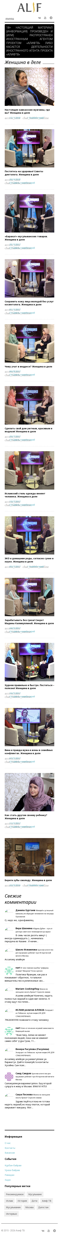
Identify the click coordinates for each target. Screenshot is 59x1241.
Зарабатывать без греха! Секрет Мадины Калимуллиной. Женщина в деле (29, 622)
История (22, 1200)
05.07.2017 (14, 566)
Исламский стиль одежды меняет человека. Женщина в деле (25, 495)
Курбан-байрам (13, 1165)
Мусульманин (13, 1207)
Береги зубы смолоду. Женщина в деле (28, 880)
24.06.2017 (14, 628)
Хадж (8, 1179)
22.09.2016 (14, 885)
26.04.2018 (14, 179)
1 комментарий (35, 117)
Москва (29, 1207)
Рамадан (9, 1174)
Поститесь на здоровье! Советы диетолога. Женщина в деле (24, 173)
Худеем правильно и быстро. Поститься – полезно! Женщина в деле (29, 687)
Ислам (9, 1200)
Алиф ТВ (46, 1200)
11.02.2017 (14, 823)
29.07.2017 (14, 436)
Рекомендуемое (15, 1194)
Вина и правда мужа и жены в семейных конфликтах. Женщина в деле (29, 752)
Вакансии (10, 1152)
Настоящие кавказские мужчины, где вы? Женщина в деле (27, 111)
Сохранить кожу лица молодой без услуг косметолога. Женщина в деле (29, 303)
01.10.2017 (14, 309)
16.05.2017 (14, 693)
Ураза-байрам (12, 1170)
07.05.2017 (14, 758)
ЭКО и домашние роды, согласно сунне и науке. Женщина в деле (29, 560)
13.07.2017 (14, 501)
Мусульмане (35, 1194)
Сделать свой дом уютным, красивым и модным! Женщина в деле (28, 430)
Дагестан (43, 1207)
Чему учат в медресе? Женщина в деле (28, 366)
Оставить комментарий (22, 182)
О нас (8, 1143)
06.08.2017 (14, 371)
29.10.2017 (14, 244)
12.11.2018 (14, 117)
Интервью (11, 1213)
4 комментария (35, 885)
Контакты (10, 1147)
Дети (34, 1200)
